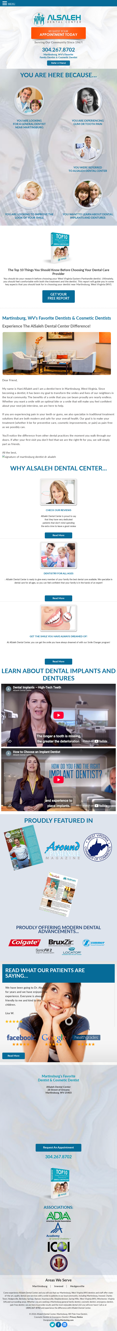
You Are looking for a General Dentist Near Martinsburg (29, 124)
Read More (58, 535)
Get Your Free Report (58, 296)
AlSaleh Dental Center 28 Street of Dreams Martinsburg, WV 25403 (59, 1090)
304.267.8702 (58, 50)
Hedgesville (77, 1286)
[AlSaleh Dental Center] (58, 26)
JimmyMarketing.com (64, 1320)
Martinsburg (39, 1286)
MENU (11, 4)
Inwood (58, 1286)
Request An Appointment (58, 1147)
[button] (5, 3)
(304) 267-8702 (33, 1308)
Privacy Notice (76, 1317)
